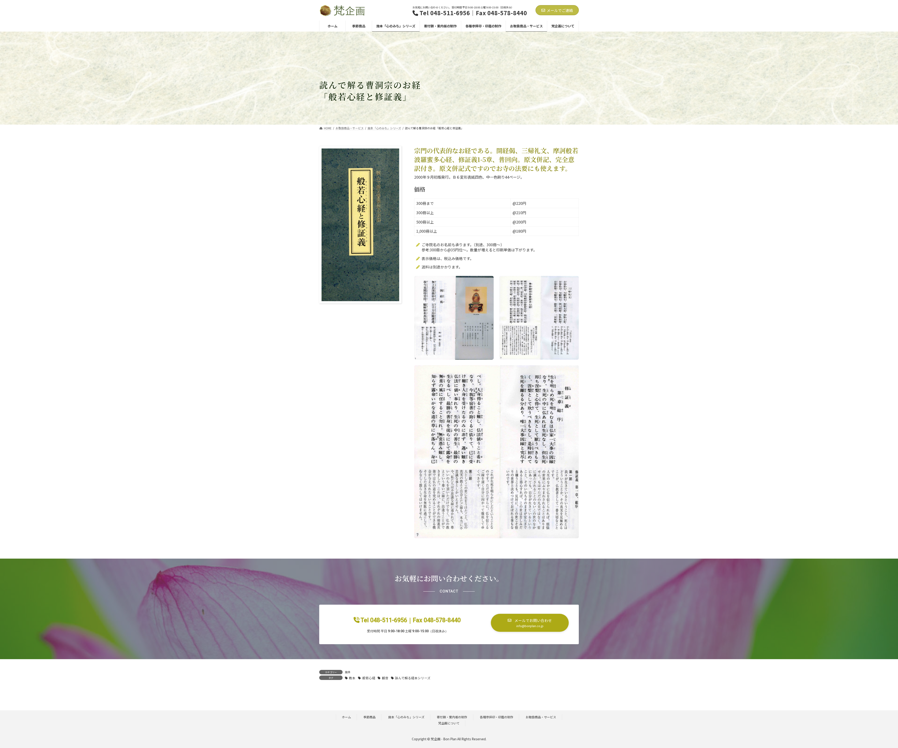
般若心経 (368, 678)
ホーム (346, 717)
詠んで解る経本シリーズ (413, 678)
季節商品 (369, 717)
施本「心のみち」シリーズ (406, 717)
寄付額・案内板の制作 (452, 717)
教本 (352, 678)
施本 (348, 672)
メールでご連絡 (560, 10)
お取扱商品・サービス (541, 717)
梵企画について (449, 723)
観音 (385, 678)
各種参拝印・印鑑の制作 (496, 717)
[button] (530, 623)
